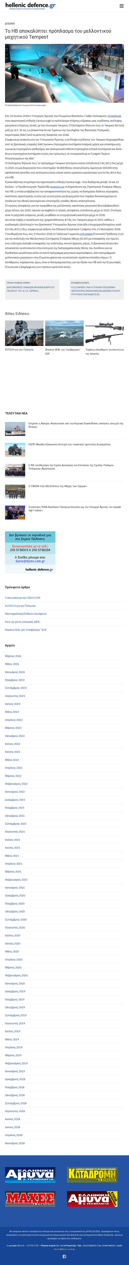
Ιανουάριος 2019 (15, 1071)
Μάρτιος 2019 (13, 1055)
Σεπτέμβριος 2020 (16, 919)
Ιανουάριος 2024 (15, 672)
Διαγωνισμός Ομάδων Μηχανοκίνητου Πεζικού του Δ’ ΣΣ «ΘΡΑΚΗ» (31, 289)
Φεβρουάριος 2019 (16, 1063)
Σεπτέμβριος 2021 (16, 823)
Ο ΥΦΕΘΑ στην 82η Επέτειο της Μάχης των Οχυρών (58, 486)
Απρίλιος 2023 (13, 719)
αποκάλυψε (114, 115)
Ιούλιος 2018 (12, 1119)
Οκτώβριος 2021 (15, 815)
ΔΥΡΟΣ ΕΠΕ (33, 1245)
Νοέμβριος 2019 (14, 999)
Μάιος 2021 (12, 855)
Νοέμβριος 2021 (14, 807)
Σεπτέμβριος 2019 (16, 1015)
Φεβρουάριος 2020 (16, 975)
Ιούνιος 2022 (12, 751)
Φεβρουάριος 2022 (16, 783)
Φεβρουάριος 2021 (16, 879)
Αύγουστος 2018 (15, 1111)
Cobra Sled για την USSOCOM (22, 597)
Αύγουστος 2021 (15, 831)
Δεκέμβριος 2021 (15, 799)
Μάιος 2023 (12, 711)
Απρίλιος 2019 (13, 1047)
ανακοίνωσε (57, 186)
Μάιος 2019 (12, 1039)
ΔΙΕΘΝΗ (10, 23)
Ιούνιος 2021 (12, 847)
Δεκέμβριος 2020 (15, 895)
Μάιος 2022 (12, 759)
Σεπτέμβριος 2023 (16, 687)
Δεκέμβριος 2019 (15, 991)
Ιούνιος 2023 (12, 703)
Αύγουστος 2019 (15, 1023)
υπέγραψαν (86, 233)
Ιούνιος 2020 (12, 943)
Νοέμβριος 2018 (14, 1087)
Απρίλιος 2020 (13, 959)
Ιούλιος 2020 (12, 935)
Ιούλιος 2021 (12, 839)
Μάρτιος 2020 (13, 967)
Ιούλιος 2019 (12, 1031)
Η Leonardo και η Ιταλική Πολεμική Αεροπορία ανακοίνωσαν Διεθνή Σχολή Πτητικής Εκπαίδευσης (95, 291)
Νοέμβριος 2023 (14, 679)
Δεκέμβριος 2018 (15, 1079)
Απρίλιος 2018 (13, 1135)
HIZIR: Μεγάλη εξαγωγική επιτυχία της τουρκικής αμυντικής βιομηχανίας (70, 444)
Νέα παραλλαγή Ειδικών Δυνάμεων (26, 613)
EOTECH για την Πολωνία (20, 605)
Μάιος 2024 (12, 663)
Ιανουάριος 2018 (15, 1143)
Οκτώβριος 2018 (15, 1095)
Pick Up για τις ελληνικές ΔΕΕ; (22, 621)
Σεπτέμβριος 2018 (16, 1103)
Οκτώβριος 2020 (15, 911)
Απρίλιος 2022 (13, 767)
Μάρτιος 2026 (13, 656)
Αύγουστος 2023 (15, 695)
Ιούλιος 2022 (12, 743)
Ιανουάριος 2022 (15, 791)
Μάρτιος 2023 (13, 727)
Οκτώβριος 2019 (15, 1007)
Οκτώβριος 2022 (15, 735)
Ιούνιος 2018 (12, 1127)
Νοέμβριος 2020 (14, 903)
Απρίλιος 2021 (13, 863)
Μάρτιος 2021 (13, 871)
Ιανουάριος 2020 (15, 983)
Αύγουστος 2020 (15, 927)
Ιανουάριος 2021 (15, 887)
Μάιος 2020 (12, 951)
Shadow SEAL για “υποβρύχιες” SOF (26, 629)
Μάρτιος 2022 (13, 775)
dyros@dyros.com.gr (64, 1249)
